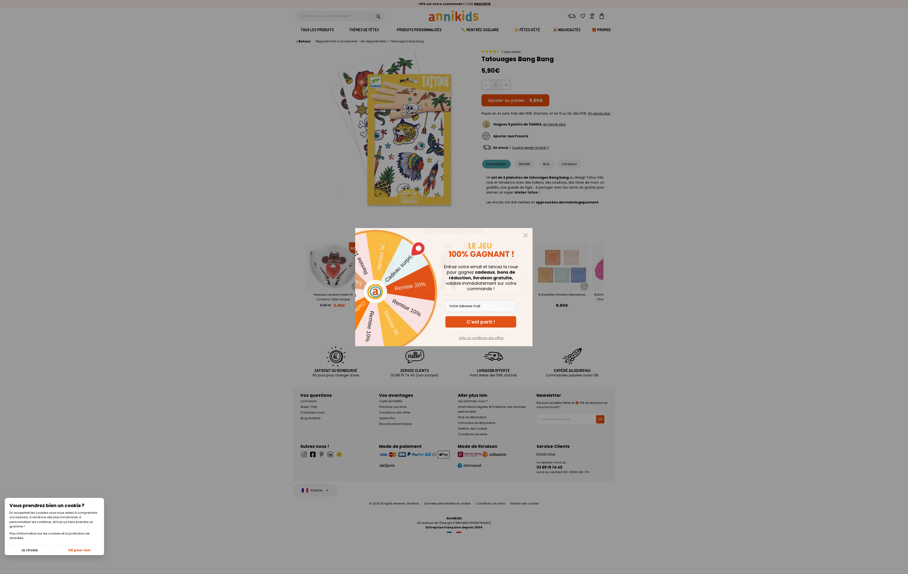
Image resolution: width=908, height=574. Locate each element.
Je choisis (29, 550)
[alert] (454, 287)
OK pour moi (79, 550)
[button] (490, 322)
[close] (535, 235)
